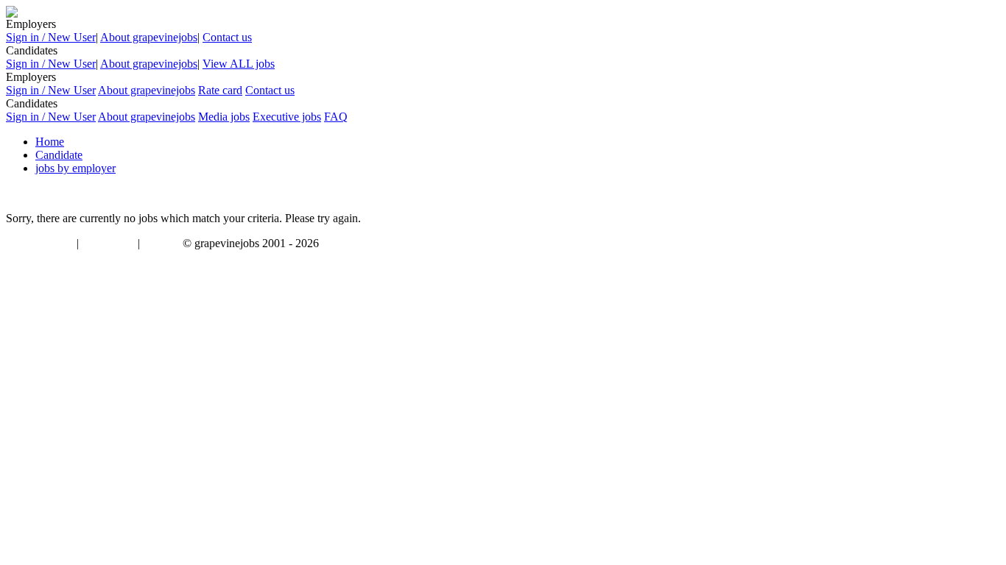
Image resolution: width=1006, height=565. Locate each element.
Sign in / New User (51, 37)
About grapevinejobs (148, 37)
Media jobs (224, 116)
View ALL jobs (239, 63)
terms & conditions (38, 244)
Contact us (227, 37)
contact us (163, 244)
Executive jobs (287, 116)
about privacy (108, 244)
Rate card (220, 90)
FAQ (336, 116)
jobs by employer (75, 168)
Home (49, 141)
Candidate (58, 155)
